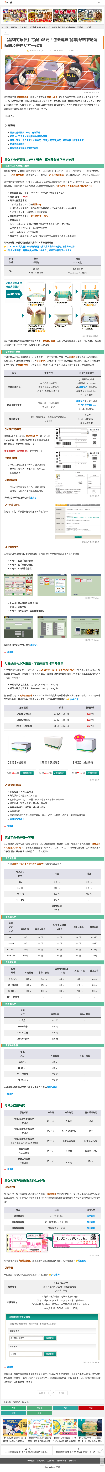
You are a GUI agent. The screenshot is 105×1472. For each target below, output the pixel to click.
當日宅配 (26, 140)
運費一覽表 (15, 140)
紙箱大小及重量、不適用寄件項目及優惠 (28, 136)
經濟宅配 (67, 140)
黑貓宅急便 (95, 496)
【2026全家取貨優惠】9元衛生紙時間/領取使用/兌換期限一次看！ (64, 1441)
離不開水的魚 (34, 51)
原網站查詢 (52, 1087)
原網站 (33, 498)
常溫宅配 (37, 140)
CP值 (9, 2)
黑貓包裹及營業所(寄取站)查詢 (24, 148)
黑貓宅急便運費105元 (20, 132)
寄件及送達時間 (17, 144)
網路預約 (83, 387)
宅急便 (39, 1408)
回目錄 (10, 652)
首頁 (6, 27)
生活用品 (23, 27)
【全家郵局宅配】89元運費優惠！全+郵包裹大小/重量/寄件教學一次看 (90, 1441)
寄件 (91, 1408)
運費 (13, 1413)
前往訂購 (74, 699)
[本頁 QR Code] (102, 1463)
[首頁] (102, 1450)
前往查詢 (91, 1216)
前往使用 (82, 1261)
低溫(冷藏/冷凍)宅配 (52, 140)
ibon (97, 598)
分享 (62, 1393)
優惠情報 (14, 27)
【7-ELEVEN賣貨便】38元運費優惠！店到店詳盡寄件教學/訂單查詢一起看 (14, 1441)
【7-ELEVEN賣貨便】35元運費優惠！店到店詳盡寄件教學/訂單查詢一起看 (40, 247)
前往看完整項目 (17, 819)
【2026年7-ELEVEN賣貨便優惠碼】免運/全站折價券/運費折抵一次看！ (39, 1441)
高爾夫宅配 (78, 140)
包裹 (13, 1408)
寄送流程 (36, 132)
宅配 (65, 1408)
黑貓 (97, 92)
